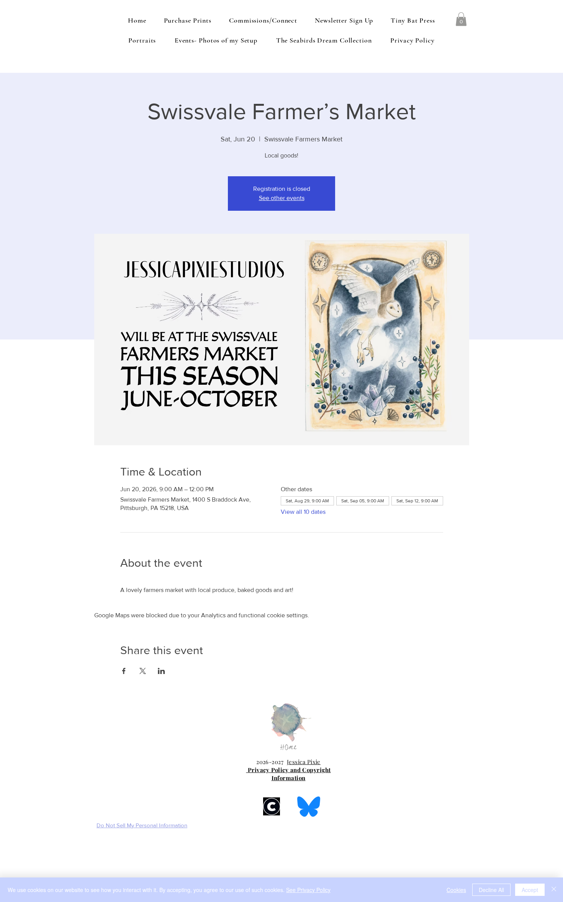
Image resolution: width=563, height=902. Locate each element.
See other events (281, 198)
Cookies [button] (456, 890)
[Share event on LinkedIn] (161, 671)
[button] (461, 19)
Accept (530, 890)
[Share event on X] (142, 671)
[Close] (553, 890)
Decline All (491, 890)
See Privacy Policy (308, 890)
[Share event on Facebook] (124, 671)
